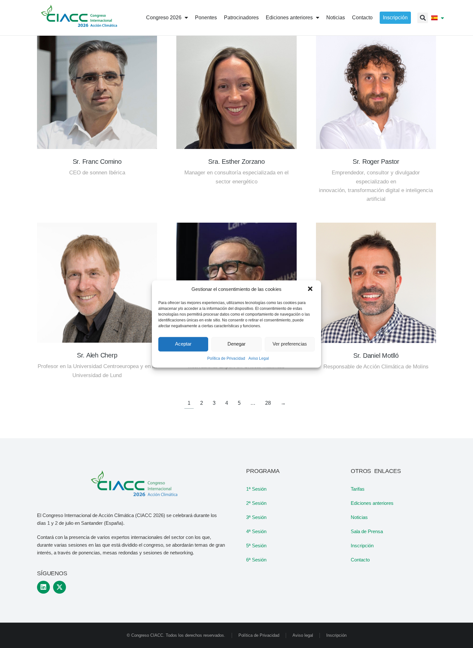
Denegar (236, 344)
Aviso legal (302, 635)
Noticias (359, 517)
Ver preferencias (290, 344)
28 (268, 403)
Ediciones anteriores (372, 503)
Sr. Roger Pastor (376, 161)
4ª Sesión (256, 531)
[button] (311, 289)
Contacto (360, 559)
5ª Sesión (256, 545)
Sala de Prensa (367, 531)
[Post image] (97, 89)
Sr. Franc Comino (97, 161)
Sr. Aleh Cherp (97, 355)
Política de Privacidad (226, 358)
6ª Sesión (256, 559)
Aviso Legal (258, 358)
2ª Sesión (256, 503)
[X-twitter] (59, 587)
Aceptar (183, 344)
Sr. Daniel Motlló (376, 355)
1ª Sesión (256, 489)
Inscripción (362, 545)
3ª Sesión (256, 517)
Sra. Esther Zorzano (236, 161)
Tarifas (358, 489)
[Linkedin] (43, 587)
